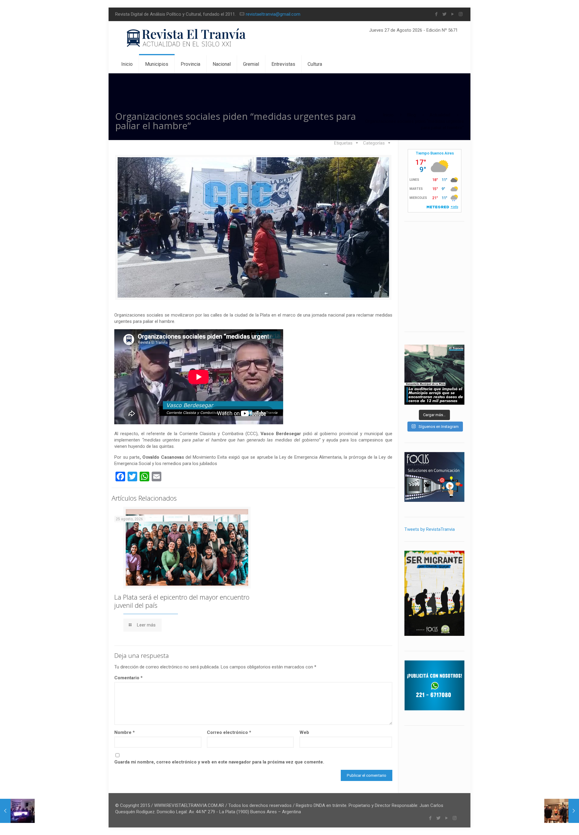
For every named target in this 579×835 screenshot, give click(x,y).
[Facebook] (436, 14)
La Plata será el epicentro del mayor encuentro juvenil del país (181, 601)
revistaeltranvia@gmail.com (273, 14)
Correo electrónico (229, 732)
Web (304, 732)
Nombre (124, 732)
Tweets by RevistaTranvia (429, 529)
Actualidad (439, 115)
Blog (411, 115)
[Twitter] (444, 14)
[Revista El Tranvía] (186, 38)
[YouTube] (452, 14)
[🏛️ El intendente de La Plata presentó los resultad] (434, 375)
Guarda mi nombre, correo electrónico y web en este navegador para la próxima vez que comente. (219, 762)
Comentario (128, 677)
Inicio (388, 115)
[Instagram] (460, 14)
